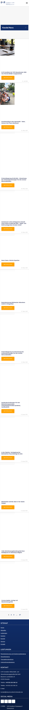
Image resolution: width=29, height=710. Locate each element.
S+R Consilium (11, 706)
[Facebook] (9, 701)
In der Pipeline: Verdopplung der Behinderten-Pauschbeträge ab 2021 (12, 453)
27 (20, 615)
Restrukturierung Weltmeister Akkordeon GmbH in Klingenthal (13, 303)
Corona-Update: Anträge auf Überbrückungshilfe (9, 601)
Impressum (19, 706)
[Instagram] (2, 701)
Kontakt (3, 644)
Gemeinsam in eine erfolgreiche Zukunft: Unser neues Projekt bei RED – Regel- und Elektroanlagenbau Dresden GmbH (13, 223)
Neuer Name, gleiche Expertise (10, 260)
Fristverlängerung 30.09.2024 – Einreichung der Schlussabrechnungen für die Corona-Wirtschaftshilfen (14, 180)
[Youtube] (13, 701)
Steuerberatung (5, 656)
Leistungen (4, 633)
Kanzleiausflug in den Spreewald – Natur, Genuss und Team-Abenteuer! (13, 122)
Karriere (3, 636)
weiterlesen (8, 77)
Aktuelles (3, 630)
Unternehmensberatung (8, 662)
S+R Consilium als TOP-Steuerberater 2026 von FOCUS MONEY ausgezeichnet (13, 73)
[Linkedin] (6, 701)
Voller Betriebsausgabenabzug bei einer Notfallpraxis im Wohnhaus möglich (13, 551)
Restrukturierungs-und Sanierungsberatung (13, 654)
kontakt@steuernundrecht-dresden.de (12, 692)
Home (2, 627)
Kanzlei (3, 638)
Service (3, 641)
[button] (26, 3)
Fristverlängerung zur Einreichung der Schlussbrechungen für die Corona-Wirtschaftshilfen (12, 353)
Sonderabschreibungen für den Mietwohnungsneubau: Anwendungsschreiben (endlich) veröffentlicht (10, 405)
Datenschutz (10, 708)
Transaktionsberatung (7, 659)
